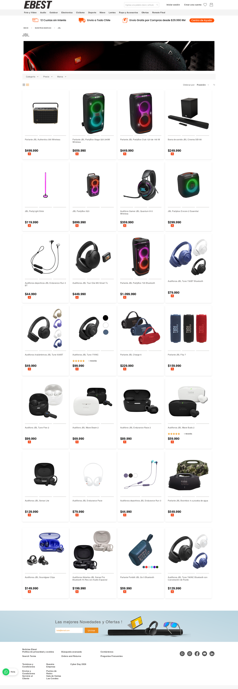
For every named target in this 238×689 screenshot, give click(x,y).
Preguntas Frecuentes (112, 656)
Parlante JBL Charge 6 (131, 354)
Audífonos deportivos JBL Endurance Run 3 (140, 500)
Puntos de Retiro (51, 672)
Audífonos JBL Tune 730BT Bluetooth (185, 281)
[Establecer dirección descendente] (214, 84)
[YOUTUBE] (204, 653)
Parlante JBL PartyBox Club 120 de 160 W (140, 139)
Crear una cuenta (192, 4)
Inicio (26, 28)
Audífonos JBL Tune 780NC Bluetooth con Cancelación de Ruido (187, 578)
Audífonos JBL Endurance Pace (87, 500)
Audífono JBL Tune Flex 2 (37, 427)
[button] (203, 84)
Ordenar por (188, 85)
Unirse (91, 630)
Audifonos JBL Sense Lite (37, 500)
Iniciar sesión (173, 4)
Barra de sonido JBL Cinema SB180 (185, 139)
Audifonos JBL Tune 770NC (86, 354)
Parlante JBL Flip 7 (177, 354)
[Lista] (27, 84)
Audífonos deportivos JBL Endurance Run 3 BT (45, 284)
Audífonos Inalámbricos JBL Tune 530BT (44, 354)
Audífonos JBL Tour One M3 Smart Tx (90, 283)
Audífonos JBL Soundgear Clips (40, 577)
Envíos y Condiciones (28, 672)
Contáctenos (107, 651)
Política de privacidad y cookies (38, 651)
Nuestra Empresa (50, 665)
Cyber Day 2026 (78, 664)
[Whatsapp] (182, 653)
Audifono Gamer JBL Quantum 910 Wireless (136, 212)
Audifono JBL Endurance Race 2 (135, 427)
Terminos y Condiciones (28, 665)
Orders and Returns (71, 656)
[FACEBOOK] (197, 653)
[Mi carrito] (211, 4)
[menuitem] (30, 12)
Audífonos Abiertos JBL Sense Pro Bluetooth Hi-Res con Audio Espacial (90, 578)
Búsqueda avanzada (71, 651)
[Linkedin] (211, 653)
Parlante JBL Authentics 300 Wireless (42, 139)
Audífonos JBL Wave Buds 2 (181, 427)
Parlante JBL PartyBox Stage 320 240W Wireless (91, 140)
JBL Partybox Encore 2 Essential (183, 211)
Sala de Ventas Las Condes (53, 677)
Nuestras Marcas (43, 28)
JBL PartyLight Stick (34, 211)
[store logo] (38, 4)
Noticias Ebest (29, 649)
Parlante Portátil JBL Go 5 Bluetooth (137, 577)
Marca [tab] (60, 76)
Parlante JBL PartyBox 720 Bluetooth (137, 283)
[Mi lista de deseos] (205, 4)
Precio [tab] (46, 76)
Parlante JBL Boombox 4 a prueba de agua (188, 500)
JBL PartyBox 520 (81, 211)
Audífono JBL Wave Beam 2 (86, 427)
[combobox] (141, 4)
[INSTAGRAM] (189, 653)
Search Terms (29, 656)
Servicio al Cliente (27, 677)
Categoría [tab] (30, 76)
